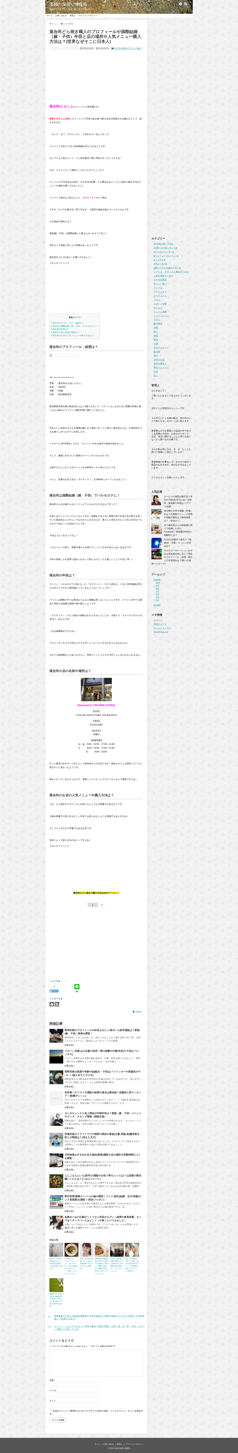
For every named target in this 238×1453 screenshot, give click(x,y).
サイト (52, 1400)
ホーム (50, 15)
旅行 (156, 356)
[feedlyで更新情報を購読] (180, 3)
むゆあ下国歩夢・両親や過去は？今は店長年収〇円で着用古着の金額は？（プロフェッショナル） (116, 1265)
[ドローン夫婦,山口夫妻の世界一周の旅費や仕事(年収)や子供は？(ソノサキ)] (56, 1057)
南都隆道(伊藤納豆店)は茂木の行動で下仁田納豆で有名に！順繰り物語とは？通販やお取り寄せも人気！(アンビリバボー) (102, 1266)
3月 (157, 594)
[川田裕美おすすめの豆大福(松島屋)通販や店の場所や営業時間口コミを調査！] (56, 1160)
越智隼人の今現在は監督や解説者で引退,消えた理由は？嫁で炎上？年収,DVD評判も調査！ (56, 1300)
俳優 (156, 328)
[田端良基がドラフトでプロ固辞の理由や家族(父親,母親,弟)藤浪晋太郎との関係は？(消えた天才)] (56, 1140)
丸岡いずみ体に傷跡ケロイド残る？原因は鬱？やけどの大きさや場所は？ (86, 1263)
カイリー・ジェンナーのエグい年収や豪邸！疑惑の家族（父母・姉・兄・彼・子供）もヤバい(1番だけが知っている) (99, 1327)
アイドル (158, 288)
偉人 (156, 332)
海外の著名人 (160, 363)
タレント (158, 308)
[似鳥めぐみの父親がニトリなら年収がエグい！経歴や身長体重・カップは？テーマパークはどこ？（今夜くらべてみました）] (56, 1223)
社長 (156, 371)
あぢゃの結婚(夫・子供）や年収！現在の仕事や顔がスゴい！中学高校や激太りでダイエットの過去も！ (132, 1265)
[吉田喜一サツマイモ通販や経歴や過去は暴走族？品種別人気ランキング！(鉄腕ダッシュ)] (56, 1098)
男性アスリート (161, 367)
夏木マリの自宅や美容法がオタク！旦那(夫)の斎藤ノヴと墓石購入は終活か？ (56, 1263)
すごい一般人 (135, 48)
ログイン (158, 620)
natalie (138, 1011)
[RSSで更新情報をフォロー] (185, 3)
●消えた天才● (160, 264)
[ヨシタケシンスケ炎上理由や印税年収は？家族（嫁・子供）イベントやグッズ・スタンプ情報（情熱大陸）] (56, 1119)
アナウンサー (160, 292)
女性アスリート (161, 348)
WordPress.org (161, 632)
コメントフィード (162, 628)
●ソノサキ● (159, 260)
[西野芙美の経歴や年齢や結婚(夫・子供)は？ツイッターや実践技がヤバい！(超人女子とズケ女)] (56, 1077)
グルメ (157, 300)
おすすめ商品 (120, 48)
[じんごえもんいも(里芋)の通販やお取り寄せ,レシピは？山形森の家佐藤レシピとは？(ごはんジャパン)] (56, 1181)
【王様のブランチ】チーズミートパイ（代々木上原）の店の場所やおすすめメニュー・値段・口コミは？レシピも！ (71, 1266)
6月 (157, 585)
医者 (156, 340)
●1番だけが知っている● (165, 248)
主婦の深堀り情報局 (68, 4)
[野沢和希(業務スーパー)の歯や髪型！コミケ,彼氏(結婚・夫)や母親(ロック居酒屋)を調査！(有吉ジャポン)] (56, 1202)
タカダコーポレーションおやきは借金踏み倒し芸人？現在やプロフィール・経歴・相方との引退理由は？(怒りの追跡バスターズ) (172, 557)
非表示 (77, 317)
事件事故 (158, 324)
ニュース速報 (160, 312)
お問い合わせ (61, 15)
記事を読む (69, 1045)
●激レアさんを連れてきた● (167, 268)
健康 (156, 336)
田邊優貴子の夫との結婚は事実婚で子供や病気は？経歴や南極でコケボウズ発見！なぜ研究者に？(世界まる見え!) (99, 1317)
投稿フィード (160, 624)
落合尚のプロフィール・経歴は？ (67, 323)
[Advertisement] (96, 79)
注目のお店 (159, 359)
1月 (157, 600)
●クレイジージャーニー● (166, 256)
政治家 (157, 352)
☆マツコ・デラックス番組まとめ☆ (171, 272)
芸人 (156, 375)
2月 (157, 597)
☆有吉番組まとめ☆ (163, 276)
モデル (157, 320)
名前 (52, 1380)
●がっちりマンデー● (164, 252)
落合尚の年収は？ (60, 329)
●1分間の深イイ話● (163, 244)
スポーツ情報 (160, 304)
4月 (157, 591)
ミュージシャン (161, 316)
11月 (158, 583)
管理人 (72, 15)
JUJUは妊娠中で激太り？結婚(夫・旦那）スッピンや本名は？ (177, 542)
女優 (156, 344)
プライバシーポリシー (87, 15)
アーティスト (160, 296)
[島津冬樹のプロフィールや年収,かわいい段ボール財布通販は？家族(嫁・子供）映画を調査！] (56, 1036)
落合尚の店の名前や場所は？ (65, 332)
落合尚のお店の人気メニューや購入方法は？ (72, 335)
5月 (157, 588)
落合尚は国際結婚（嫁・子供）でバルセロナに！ (74, 326)
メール (53, 1390)
